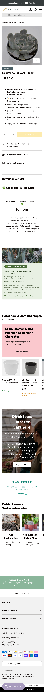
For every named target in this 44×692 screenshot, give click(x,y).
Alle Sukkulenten (11, 536)
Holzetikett (18, 98)
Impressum (18, 674)
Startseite (5, 22)
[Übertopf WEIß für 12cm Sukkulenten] (11, 367)
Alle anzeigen (8, 319)
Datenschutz (28, 674)
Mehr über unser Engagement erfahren (19, 296)
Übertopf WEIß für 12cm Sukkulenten (10, 381)
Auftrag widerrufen (28, 676)
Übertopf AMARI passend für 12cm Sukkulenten (29, 382)
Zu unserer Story (22, 465)
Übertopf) (33, 123)
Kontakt (4, 674)
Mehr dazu (32, 3)
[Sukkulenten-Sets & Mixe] (30, 522)
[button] (35, 9)
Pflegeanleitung (13, 117)
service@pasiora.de (10, 637)
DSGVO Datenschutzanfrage (11, 676)
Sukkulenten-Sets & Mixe (30, 536)
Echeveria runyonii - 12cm (18, 22)
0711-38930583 (9, 642)
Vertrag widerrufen (8, 678)
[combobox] (22, 15)
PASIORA (10, 671)
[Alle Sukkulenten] (11, 522)
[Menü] (40, 9)
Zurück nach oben (22, 593)
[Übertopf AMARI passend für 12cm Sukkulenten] (30, 367)
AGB (10, 674)
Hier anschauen (22, 352)
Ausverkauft (29, 134)
